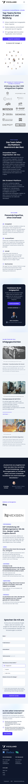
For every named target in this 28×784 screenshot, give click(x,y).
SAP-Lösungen (6, 760)
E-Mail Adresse (6, 642)
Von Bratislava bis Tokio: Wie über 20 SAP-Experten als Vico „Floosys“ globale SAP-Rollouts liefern (14, 598)
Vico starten (7, 733)
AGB (11, 781)
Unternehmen (6, 649)
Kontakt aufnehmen (13, 308)
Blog (4, 772)
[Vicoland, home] (9, 2)
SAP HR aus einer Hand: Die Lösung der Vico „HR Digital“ (14, 549)
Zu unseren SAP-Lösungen (13, 43)
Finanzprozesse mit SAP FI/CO (12, 399)
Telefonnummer (9, 656)
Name (4, 636)
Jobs (4, 775)
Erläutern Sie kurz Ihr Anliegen (10, 677)
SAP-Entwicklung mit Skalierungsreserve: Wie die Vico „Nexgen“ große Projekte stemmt (13, 530)
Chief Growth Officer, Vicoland (15, 322)
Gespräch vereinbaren (14, 39)
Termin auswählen (14, 303)
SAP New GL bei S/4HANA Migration (13, 437)
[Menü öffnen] (24, 2)
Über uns (5, 770)
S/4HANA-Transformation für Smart (13, 364)
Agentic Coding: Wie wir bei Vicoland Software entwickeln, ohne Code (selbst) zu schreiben (14, 584)
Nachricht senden (14, 696)
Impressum (6, 781)
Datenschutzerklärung (19, 781)
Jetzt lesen (5, 414)
